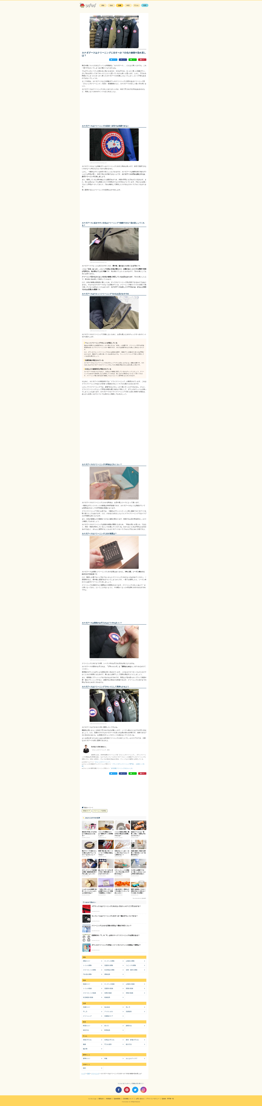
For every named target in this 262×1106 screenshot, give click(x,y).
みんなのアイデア (131, 1058)
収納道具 (107, 997)
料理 (128, 5)
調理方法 (129, 1025)
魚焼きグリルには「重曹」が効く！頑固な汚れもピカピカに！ (138, 833)
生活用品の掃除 (109, 970)
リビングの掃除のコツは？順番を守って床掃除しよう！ (105, 833)
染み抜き (107, 1007)
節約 (84, 1068)
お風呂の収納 (130, 984)
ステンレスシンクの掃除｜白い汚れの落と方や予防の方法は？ (122, 872)
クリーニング (87, 1016)
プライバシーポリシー (152, 1098)
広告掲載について (128, 1098)
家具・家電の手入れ (132, 1040)
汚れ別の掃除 (87, 974)
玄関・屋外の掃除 (131, 970)
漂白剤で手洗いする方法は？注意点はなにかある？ (89, 833)
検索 (144, 5)
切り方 (106, 1025)
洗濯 (119, 5)
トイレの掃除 (87, 965)
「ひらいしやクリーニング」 (102, 762)
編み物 (85, 1049)
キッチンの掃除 (109, 961)
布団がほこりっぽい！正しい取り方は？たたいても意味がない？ (122, 852)
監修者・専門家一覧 (168, 1098)
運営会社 (101, 1098)
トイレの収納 (87, 988)
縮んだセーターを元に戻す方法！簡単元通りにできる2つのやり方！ (105, 872)
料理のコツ (86, 1025)
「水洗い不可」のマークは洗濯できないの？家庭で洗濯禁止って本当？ (105, 891)
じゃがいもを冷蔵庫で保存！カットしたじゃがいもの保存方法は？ (89, 891)
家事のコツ (86, 1058)
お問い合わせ (140, 1098)
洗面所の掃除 (108, 965)
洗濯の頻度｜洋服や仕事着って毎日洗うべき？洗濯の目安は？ (138, 852)
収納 (111, 5)
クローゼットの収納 (89, 993)
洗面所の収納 (108, 988)
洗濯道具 (129, 1011)
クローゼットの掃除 (89, 970)
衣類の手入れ (87, 1040)
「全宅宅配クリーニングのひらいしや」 (122, 768)
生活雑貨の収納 (88, 997)
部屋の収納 (129, 988)
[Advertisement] (98, 108)
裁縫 (84, 1044)
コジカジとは (92, 1098)
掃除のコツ (86, 961)
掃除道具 (107, 974)
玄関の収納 (108, 993)
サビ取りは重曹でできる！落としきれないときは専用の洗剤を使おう (138, 872)
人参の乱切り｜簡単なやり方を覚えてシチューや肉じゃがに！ (122, 891)
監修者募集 (117, 1098)
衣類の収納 (129, 993)
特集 (105, 1058)
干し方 (85, 1011)
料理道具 (107, 1030)
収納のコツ (86, 984)
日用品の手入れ (109, 1040)
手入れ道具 (108, 1044)
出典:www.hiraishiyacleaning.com (98, 162)
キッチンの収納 (109, 984)
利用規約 (108, 1098)
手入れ (136, 5)
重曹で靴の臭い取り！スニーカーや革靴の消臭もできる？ (105, 852)
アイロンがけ (108, 1011)
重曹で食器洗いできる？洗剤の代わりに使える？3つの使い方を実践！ (138, 891)
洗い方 (128, 1007)
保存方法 (86, 1030)
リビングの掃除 (131, 965)
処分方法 (129, 1044)
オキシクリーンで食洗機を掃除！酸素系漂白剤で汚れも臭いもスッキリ (89, 872)
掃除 (102, 5)
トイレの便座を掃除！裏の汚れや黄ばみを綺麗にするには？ (122, 833)
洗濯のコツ (86, 1007)
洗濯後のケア (108, 1016)
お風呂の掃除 (130, 961)
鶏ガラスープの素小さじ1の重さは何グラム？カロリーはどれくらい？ (89, 852)
